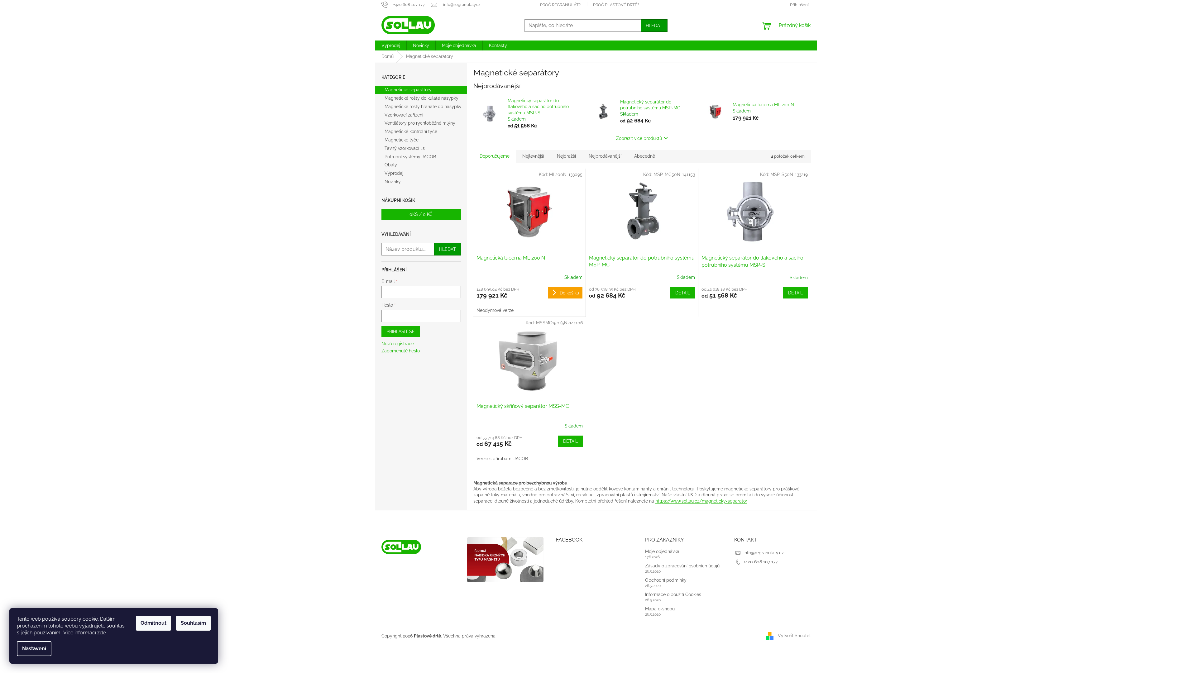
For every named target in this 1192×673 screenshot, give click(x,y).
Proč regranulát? (560, 4)
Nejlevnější (533, 156)
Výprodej (394, 173)
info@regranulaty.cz (764, 552)
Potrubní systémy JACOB (410, 156)
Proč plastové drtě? (616, 4)
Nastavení (34, 649)
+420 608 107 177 (761, 561)
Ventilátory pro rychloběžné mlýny (420, 123)
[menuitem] (390, 45)
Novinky (393, 181)
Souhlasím (193, 623)
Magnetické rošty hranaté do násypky (423, 106)
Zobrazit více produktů (639, 138)
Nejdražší (566, 156)
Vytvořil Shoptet (794, 635)
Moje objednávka (662, 551)
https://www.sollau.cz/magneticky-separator (701, 501)
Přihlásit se (400, 331)
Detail (682, 292)
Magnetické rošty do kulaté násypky (421, 98)
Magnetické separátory (408, 89)
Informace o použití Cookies (673, 594)
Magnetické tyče (402, 139)
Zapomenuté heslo (400, 350)
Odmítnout (153, 623)
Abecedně (644, 156)
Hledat (654, 25)
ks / (421, 214)
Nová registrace (397, 343)
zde (101, 633)
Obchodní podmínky (666, 580)
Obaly (391, 164)
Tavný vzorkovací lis (405, 148)
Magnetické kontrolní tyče (411, 131)
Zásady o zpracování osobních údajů (682, 565)
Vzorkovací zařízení (404, 114)
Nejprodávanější (605, 156)
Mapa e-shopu (660, 608)
